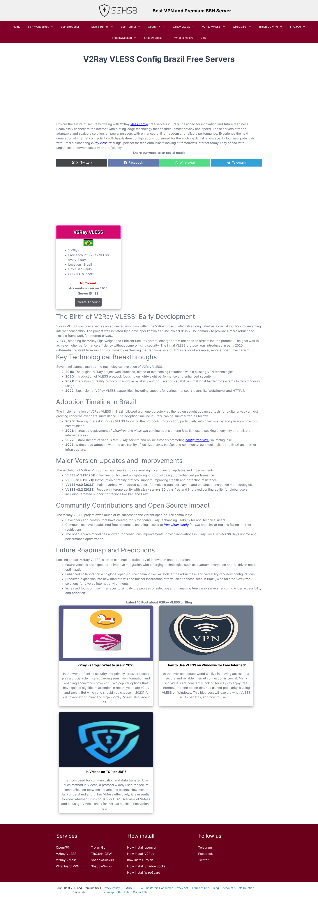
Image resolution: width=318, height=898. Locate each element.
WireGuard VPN (67, 866)
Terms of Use (200, 888)
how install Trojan (140, 860)
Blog (203, 37)
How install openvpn (142, 847)
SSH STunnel (100, 26)
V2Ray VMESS (211, 26)
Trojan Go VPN (268, 26)
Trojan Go (98, 847)
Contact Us (140, 892)
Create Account (88, 302)
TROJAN (295, 26)
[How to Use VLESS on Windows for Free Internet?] (206, 633)
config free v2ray (198, 440)
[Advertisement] (159, 96)
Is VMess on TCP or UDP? (106, 772)
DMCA (127, 888)
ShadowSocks (153, 37)
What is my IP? (183, 37)
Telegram (205, 847)
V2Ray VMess (66, 860)
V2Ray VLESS (181, 26)
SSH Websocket (38, 26)
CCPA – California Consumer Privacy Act (161, 888)
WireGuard (240, 26)
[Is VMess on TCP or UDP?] (106, 739)
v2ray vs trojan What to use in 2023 (106, 665)
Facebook (205, 854)
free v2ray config (176, 525)
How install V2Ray (140, 854)
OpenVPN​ (154, 26)
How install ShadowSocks (146, 866)
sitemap (108, 892)
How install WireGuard (143, 872)
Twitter (203, 860)
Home (16, 26)
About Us (123, 892)
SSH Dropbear (70, 26)
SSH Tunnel (128, 26)
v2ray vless (99, 143)
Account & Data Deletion (238, 888)
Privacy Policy (111, 888)
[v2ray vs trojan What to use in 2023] (106, 633)
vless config (139, 124)
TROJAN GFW (101, 854)
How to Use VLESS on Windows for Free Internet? (206, 665)
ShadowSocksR (122, 37)
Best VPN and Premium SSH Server (192, 10)
